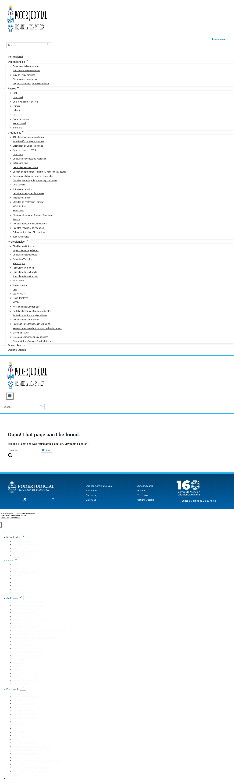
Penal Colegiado (21, 119)
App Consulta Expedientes (26, 250)
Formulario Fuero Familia (25, 272)
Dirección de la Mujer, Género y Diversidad (33, 176)
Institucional (15, 56)
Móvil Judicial (19, 206)
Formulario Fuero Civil (23, 267)
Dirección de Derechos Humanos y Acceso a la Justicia (39, 171)
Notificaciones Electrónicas (26, 306)
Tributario (17, 127)
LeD (15, 289)
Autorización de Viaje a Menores (28, 141)
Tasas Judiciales (21, 236)
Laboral (16, 110)
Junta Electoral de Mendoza (26, 70)
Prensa (16, 219)
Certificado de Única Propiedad (28, 146)
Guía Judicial (19, 184)
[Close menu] (1, 525)
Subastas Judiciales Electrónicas (29, 232)
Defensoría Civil (20, 163)
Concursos (18, 154)
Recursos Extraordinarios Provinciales (31, 324)
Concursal (18, 97)
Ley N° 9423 (19, 293)
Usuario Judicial (17, 349)
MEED (16, 302)
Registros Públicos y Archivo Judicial (31, 83)
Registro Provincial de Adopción (28, 228)
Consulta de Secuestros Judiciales (29, 158)
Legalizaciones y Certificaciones (28, 193)
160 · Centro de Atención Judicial (29, 137)
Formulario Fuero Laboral (25, 276)
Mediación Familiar (22, 197)
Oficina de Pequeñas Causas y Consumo (33, 215)
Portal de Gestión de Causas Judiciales (32, 311)
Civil (15, 93)
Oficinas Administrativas (25, 79)
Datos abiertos (17, 345)
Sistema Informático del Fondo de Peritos (33, 341)
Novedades (18, 210)
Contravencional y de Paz (25, 101)
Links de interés (20, 298)
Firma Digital (19, 263)
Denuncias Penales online (25, 167)
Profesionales (13, 689)
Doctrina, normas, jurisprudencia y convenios (35, 180)
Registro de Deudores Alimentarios (30, 223)
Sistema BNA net (21, 332)
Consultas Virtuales (22, 259)
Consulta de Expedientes (25, 254)
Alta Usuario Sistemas (23, 246)
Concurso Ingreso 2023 (24, 150)
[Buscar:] (24, 450)
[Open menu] (10, 396)
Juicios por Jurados (22, 189)
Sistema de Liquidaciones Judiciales (30, 337)
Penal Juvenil (19, 123)
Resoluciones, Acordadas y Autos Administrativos (37, 328)
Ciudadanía (12, 598)
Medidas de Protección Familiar (28, 202)
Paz (15, 114)
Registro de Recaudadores (26, 319)
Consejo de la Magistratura (26, 66)
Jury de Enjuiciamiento (24, 75)
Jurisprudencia (20, 285)
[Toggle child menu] (23, 536)
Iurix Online (18, 280)
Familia (16, 106)
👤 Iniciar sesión (218, 39)
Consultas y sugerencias (11, 518)
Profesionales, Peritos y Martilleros (30, 315)
